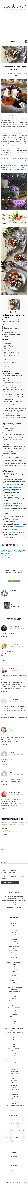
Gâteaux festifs (14, 1016)
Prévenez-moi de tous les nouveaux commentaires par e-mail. (11, 871)
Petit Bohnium (17, 519)
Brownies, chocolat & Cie (14, 962)
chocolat (8, 1130)
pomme (7, 1137)
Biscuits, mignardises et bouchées (14, 944)
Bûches (14, 966)
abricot (7, 570)
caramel (14, 1123)
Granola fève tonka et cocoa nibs (16, 605)
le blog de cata (17, 523)
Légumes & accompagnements (14, 1028)
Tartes (14, 1087)
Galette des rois (14, 1014)
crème (8, 1133)
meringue (8, 572)
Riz (14, 1064)
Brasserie (14, 957)
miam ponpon (16, 494)
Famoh (15, 505)
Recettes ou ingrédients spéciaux (14, 1060)
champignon (14, 1126)
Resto (14, 1062)
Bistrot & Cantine (14, 946)
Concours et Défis (14, 980)
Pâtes (14, 1046)
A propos (14, 1165)
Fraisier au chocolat (14, 905)
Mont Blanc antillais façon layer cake (14, 898)
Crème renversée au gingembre (14, 896)
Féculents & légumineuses (14, 1007)
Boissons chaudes (14, 950)
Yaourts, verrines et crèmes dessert (14, 1105)
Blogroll (14, 1171)
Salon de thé (14, 1069)
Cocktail (14, 975)
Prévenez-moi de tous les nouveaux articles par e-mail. (13, 877)
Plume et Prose (14, 626)
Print (13, 312)
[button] (14, 41)
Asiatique (14, 937)
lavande (21, 570)
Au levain (14, 939)
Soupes (14, 1083)
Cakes (14, 973)
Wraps (14, 1103)
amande (8, 1119)
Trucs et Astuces (14, 1096)
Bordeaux (20, 1119)
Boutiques (14, 955)
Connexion (14, 1156)
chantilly (13, 570)
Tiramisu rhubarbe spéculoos (14, 907)
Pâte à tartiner (14, 1044)
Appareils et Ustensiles (14, 934)
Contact (14, 1176)
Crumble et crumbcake (14, 991)
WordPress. (10, 1182)
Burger (14, 971)
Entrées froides (14, 1003)
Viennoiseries (14, 1101)
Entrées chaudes (14, 1001)
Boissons (14, 948)
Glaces (14, 1019)
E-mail (3, 856)
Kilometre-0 (16, 535)
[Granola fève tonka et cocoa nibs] (7, 605)
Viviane (11, 668)
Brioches (14, 960)
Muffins (14, 1035)
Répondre (4, 636)
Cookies (14, 982)
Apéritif (14, 932)
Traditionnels (14, 1094)
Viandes (14, 1098)
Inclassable (14, 1021)
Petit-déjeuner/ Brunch (14, 1048)
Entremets (14, 1005)
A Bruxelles (14, 923)
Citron (20, 1130)
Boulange (14, 953)
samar (11, 728)
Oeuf (14, 1039)
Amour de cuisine (15, 792)
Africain (14, 928)
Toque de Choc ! (14, 6)
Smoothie (14, 1080)
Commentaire (5, 835)
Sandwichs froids (14, 1073)
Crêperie (14, 985)
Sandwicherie (14, 1071)
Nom (2, 849)
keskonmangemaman (12, 484)
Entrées (14, 998)
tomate (19, 1140)
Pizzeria (14, 1053)
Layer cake (14, 1026)
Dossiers (14, 996)
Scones (14, 1078)
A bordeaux (14, 921)
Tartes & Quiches (14, 1089)
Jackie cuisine (15, 490)
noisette (19, 1133)
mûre (14, 572)
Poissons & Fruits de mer (14, 1058)
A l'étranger (14, 925)
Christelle (10, 73)
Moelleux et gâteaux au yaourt (14, 1032)
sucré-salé (19, 1137)
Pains (14, 1042)
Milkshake (14, 1030)
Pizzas (14, 1051)
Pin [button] (17, 312)
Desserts (14, 994)
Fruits (15, 75)
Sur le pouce (14, 1085)
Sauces (14, 1076)
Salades (14, 1067)
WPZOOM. (14, 1184)
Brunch (14, 964)
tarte (8, 1140)
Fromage (14, 1010)
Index (14, 1023)
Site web (3, 862)
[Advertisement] (14, 26)
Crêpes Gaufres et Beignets (14, 987)
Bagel (14, 941)
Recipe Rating (5, 828)
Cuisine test (16, 532)
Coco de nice (13, 644)
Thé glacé (14, 1092)
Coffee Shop (14, 978)
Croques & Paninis (14, 989)
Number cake (14, 1037)
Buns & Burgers (14, 969)
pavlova (20, 572)
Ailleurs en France (14, 930)
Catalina (11, 752)
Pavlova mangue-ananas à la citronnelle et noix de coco (6, 552)
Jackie (11, 772)
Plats (14, 1055)
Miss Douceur (13, 699)
